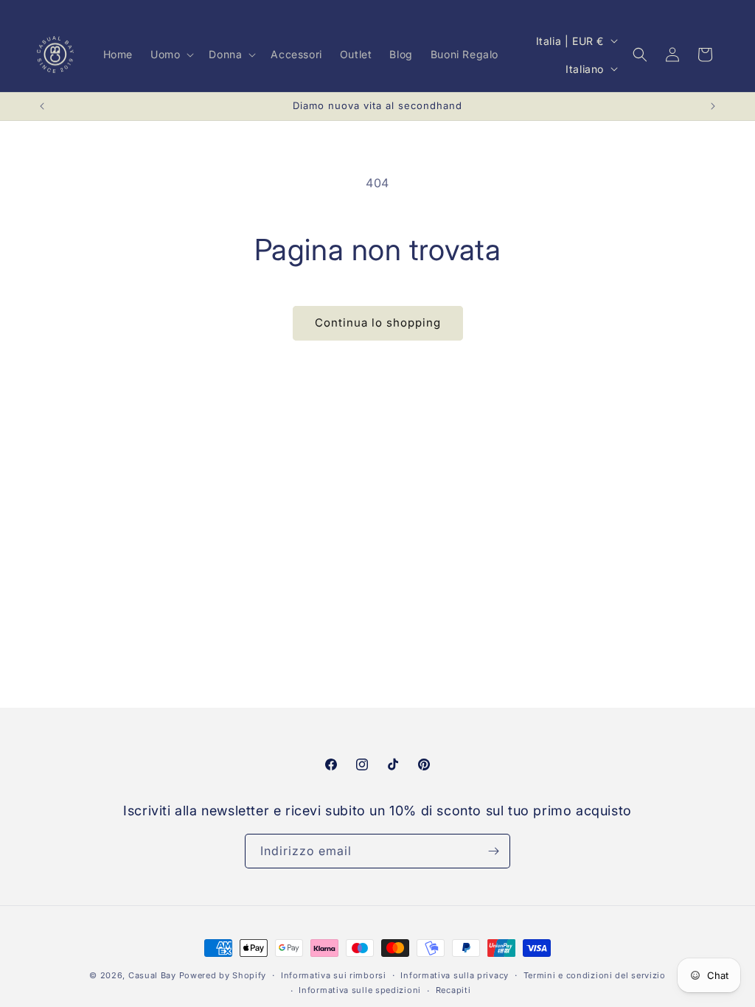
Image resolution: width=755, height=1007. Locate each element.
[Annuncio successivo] (713, 106)
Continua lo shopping (378, 323)
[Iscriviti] (493, 851)
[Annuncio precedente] (42, 106)
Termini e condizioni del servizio (594, 975)
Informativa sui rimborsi (333, 975)
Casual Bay (152, 975)
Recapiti (453, 990)
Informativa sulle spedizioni (360, 990)
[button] (171, 54)
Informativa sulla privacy (454, 975)
